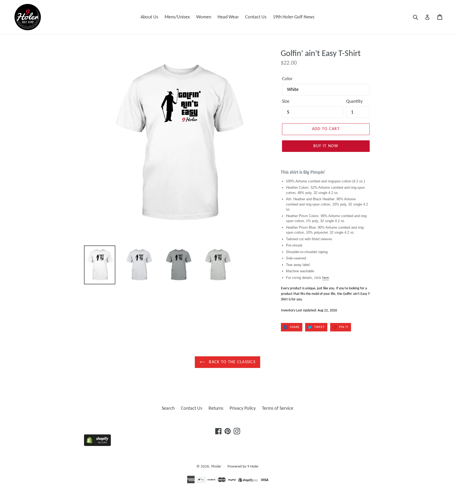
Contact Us (255, 17)
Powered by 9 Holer (243, 467)
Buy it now (325, 146)
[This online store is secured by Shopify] (97, 444)
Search (168, 408)
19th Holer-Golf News (293, 17)
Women (203, 17)
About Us (149, 17)
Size (285, 101)
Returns (216, 408)
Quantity (354, 101)
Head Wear (228, 17)
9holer (216, 467)
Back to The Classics (231, 362)
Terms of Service (277, 408)
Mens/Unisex (177, 17)
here (325, 278)
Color (287, 78)
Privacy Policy (243, 408)
